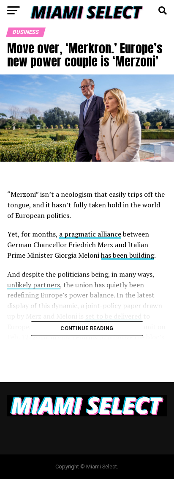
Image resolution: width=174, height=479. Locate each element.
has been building (127, 255)
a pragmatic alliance (90, 234)
